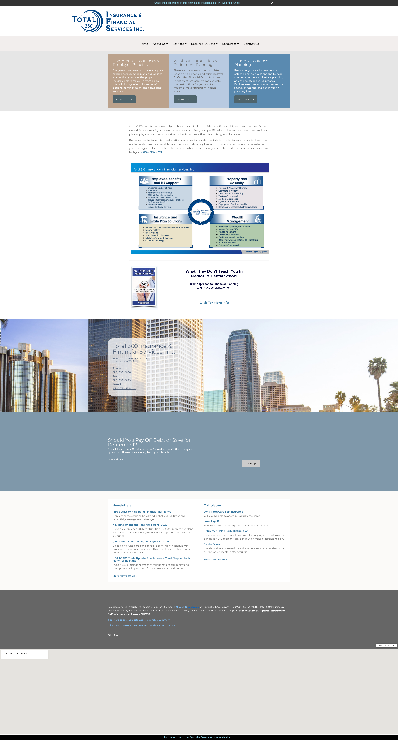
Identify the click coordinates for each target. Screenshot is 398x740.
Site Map (113, 635)
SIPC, (184, 607)
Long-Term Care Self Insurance (223, 511)
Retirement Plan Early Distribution (226, 531)
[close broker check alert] (272, 3)
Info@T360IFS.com (124, 388)
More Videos (115, 459)
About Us (159, 44)
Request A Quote (203, 44)
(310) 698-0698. (151, 152)
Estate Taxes (212, 544)
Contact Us (251, 44)
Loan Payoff (211, 521)
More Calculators (215, 559)
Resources (229, 44)
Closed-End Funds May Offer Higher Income (141, 541)
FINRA (177, 607)
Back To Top (385, 645)
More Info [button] (122, 99)
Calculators (213, 505)
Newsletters (122, 505)
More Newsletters (125, 575)
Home (143, 44)
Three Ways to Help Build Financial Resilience (142, 511)
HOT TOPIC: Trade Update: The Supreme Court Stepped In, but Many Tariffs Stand (152, 559)
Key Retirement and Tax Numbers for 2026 (140, 524)
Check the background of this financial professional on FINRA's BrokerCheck (197, 2)
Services (178, 44)
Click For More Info (214, 303)
